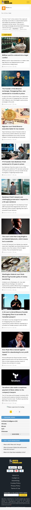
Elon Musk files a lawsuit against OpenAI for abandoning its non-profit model (15, 352)
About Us (15, 475)
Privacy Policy (15, 486)
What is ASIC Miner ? (12, 444)
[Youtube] (16, 471)
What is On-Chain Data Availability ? (14, 452)
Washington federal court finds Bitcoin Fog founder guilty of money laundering (14, 276)
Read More (15, 28)
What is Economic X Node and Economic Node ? (15, 448)
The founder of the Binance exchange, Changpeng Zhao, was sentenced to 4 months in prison (13, 91)
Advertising (15, 480)
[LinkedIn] (21, 471)
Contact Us (15, 478)
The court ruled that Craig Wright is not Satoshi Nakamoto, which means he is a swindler (15, 238)
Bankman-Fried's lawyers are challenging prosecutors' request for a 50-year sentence (15, 199)
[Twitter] (20, 467)
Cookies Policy (15, 483)
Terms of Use (15, 488)
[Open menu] (28, 2)
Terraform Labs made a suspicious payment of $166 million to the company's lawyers (14, 389)
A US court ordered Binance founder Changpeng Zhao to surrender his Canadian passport (15, 314)
